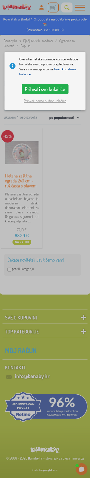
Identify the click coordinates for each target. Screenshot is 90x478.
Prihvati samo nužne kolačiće (45, 100)
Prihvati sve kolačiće (45, 89)
